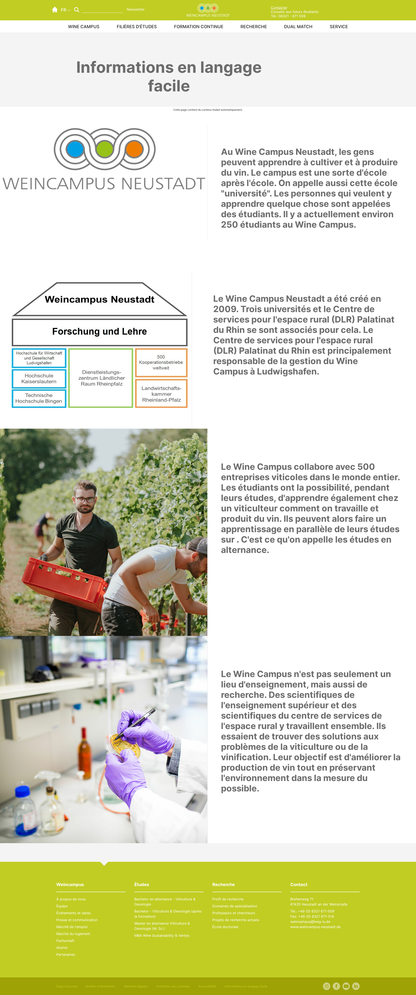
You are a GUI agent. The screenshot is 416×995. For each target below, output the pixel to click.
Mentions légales (136, 986)
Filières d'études (137, 26)
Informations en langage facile (246, 986)
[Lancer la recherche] (77, 10)
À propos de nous (71, 899)
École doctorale (225, 927)
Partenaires (65, 954)
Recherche (253, 26)
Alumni (61, 947)
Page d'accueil (66, 986)
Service (339, 26)
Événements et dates (73, 913)
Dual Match (298, 26)
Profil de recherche (228, 899)
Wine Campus (83, 26)
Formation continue (198, 26)
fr (63, 10)
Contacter (279, 7)
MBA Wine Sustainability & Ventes (161, 935)
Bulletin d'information (100, 986)
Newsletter (136, 9)
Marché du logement (73, 934)
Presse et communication (77, 920)
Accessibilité (207, 986)
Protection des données (173, 986)
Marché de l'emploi (72, 927)
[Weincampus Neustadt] (208, 9)
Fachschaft (65, 940)
